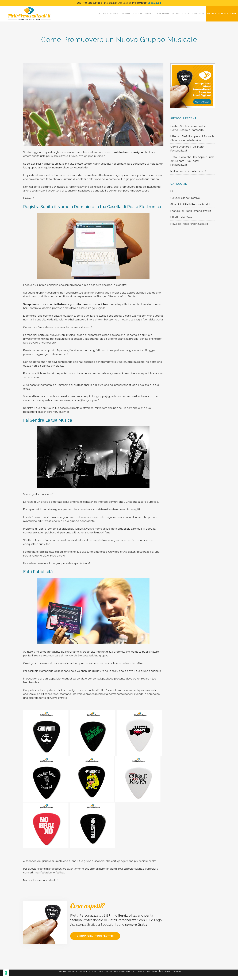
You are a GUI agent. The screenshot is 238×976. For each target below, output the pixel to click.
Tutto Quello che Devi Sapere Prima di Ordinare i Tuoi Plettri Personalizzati (192, 161)
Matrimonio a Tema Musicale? (188, 171)
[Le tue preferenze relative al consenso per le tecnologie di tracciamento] (6, 972)
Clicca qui (153, 3)
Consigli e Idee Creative (185, 198)
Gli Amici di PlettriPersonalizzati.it (190, 204)
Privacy (155, 971)
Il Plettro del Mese (181, 217)
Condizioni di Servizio (170, 971)
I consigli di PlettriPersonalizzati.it (190, 210)
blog (173, 191)
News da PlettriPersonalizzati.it (189, 223)
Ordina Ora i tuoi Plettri (95, 936)
